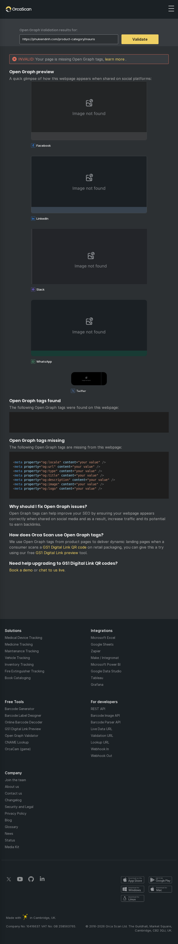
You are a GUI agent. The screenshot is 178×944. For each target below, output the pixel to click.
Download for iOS (132, 879)
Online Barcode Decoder (23, 722)
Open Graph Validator (21, 736)
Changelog (13, 800)
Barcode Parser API (106, 722)
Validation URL (102, 736)
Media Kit (12, 847)
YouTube (20, 879)
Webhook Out (101, 756)
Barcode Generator (19, 709)
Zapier (96, 651)
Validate (140, 39)
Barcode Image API (105, 715)
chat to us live (51, 570)
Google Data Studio (106, 671)
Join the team (15, 780)
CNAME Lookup (17, 742)
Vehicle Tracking (17, 658)
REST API (98, 709)
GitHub (31, 879)
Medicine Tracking (19, 644)
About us (12, 787)
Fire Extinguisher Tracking (24, 671)
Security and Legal (19, 807)
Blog (8, 820)
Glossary (11, 827)
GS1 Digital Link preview (57, 552)
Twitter (9, 879)
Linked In (42, 879)
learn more (114, 59)
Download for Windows (132, 889)
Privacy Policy (15, 813)
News (9, 833)
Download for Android (160, 879)
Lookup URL (100, 742)
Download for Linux (132, 898)
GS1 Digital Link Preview (23, 729)
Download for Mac (160, 889)
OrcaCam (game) (18, 749)
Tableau (97, 678)
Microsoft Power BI (106, 664)
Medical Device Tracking (23, 638)
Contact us (13, 793)
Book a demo (21, 570)
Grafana (97, 684)
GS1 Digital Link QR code (64, 547)
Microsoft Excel (103, 638)
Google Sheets (102, 644)
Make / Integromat (105, 658)
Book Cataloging (18, 678)
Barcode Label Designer (23, 715)
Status (10, 840)
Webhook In (100, 749)
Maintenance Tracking (22, 651)
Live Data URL (101, 729)
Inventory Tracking (19, 664)
